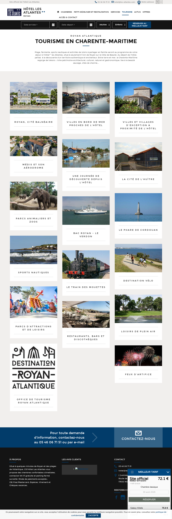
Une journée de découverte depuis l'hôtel (86, 179)
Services (115, 12)
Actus (137, 12)
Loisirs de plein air (138, 331)
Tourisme (127, 12)
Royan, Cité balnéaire (33, 122)
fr (157, 2)
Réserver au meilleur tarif (139, 24)
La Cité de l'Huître (138, 179)
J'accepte (93, 515)
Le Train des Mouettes (86, 287)
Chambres (66, 12)
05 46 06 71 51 (50, 442)
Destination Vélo (138, 280)
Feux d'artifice (138, 374)
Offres (146, 12)
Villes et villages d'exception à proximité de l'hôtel (138, 125)
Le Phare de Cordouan (138, 230)
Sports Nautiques (33, 272)
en (161, 2)
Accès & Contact (68, 17)
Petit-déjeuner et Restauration (91, 12)
